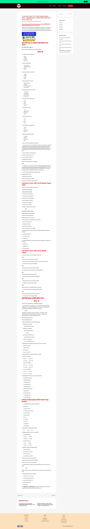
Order (86, 1)
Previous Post (19, 495)
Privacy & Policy (63, 519)
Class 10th (60, 24)
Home (50, 5)
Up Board (54, 5)
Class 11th (26, 519)
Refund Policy (64, 522)
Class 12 (23, 21)
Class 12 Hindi (27, 21)
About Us (59, 5)
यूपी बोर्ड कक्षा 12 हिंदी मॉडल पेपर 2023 (41, 27)
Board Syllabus (45, 518)
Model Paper (32, 21)
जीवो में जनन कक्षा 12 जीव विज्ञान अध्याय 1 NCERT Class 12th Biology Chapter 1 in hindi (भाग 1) (45, 504)
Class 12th (60, 27)
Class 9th (60, 22)
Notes (45, 516)
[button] (70, 6)
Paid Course (45, 519)
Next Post (54, 495)
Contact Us (64, 5)
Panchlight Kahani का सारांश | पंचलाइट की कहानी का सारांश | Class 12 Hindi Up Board (27, 504)
